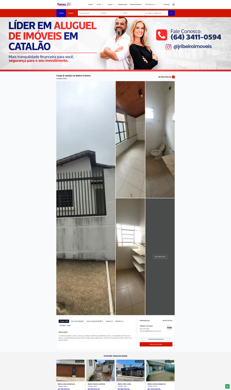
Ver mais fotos (160, 257)
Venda (98, 4)
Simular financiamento (156, 339)
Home (90, 4)
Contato (166, 4)
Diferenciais (122, 4)
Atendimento (150, 4)
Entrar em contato (156, 344)
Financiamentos (136, 4)
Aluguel (110, 4)
